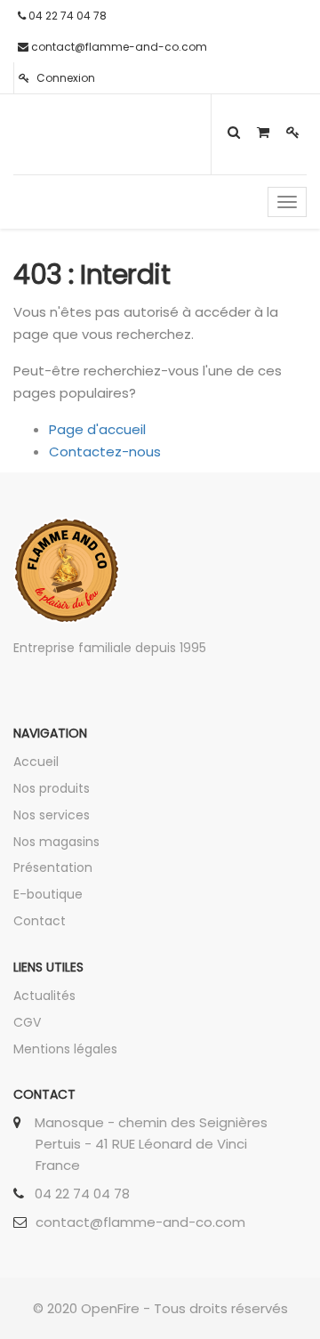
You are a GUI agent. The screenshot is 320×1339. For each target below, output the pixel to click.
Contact (39, 921)
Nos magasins (56, 842)
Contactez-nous (105, 451)
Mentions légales (65, 1049)
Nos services (51, 815)
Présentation (52, 867)
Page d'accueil (97, 429)
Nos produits (51, 788)
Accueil (36, 761)
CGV (27, 1022)
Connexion (64, 77)
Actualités (44, 995)
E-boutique (48, 894)
